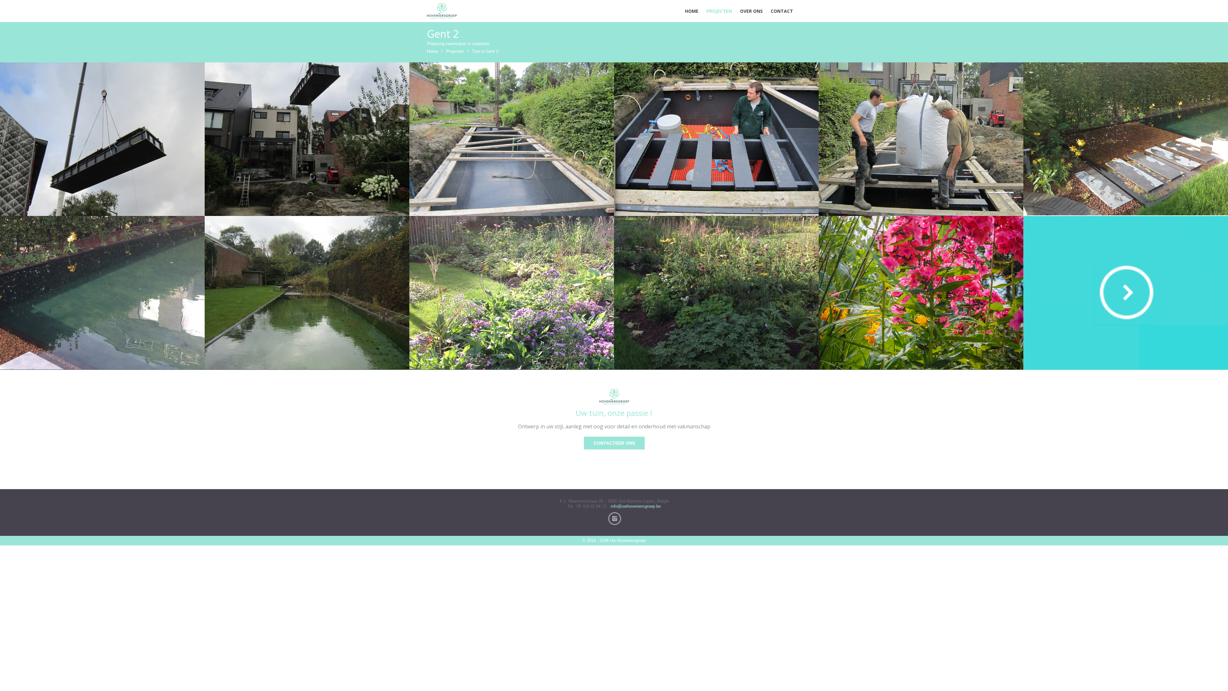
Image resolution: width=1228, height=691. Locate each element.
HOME (691, 11)
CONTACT (782, 11)
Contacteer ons (614, 443)
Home (432, 51)
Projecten (455, 51)
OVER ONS (751, 11)
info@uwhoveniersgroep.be (636, 506)
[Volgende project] (1125, 293)
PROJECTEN (719, 11)
